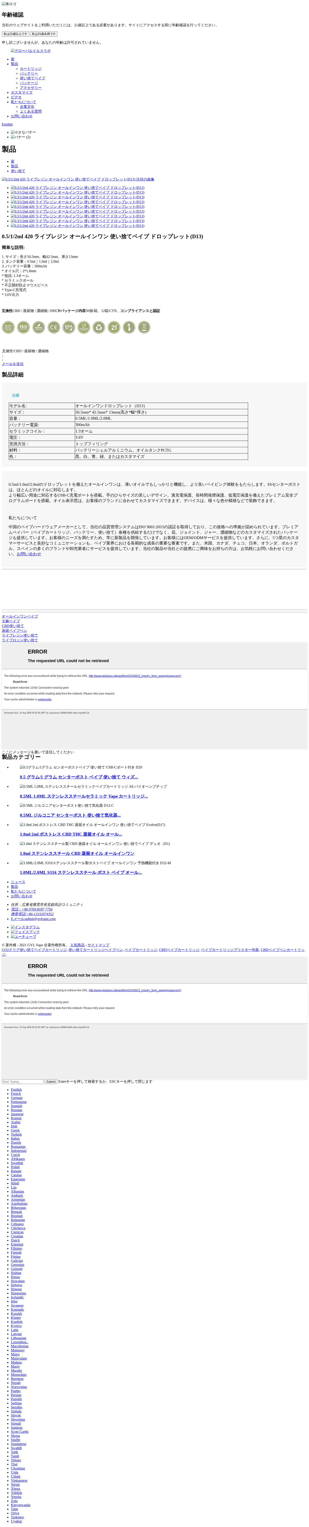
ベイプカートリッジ (141, 950)
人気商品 (77, 945)
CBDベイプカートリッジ (179, 950)
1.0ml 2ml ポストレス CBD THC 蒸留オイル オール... (71, 834)
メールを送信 (13, 364)
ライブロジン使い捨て (20, 640)
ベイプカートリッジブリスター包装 (230, 950)
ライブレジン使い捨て (20, 635)
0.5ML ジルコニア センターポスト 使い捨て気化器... (70, 815)
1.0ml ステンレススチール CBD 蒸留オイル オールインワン (77, 853)
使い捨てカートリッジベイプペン (96, 950)
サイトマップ (98, 945)
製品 (14, 64)
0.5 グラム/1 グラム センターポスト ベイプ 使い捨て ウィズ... (79, 777)
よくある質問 (31, 111)
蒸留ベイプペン (14, 631)
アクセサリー (31, 88)
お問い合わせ (22, 116)
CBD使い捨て (13, 626)
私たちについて (23, 102)
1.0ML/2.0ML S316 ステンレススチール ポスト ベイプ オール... (81, 872)
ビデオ (16, 97)
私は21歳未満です (44, 34)
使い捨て (18, 171)
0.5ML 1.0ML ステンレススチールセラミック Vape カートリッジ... (84, 796)
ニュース (18, 882)
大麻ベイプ (11, 621)
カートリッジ (31, 69)
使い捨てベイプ (32, 78)
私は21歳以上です (15, 34)
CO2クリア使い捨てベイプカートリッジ (34, 950)
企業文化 (27, 107)
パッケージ (29, 83)
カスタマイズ (22, 92)
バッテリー (29, 73)
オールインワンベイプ (20, 616)
